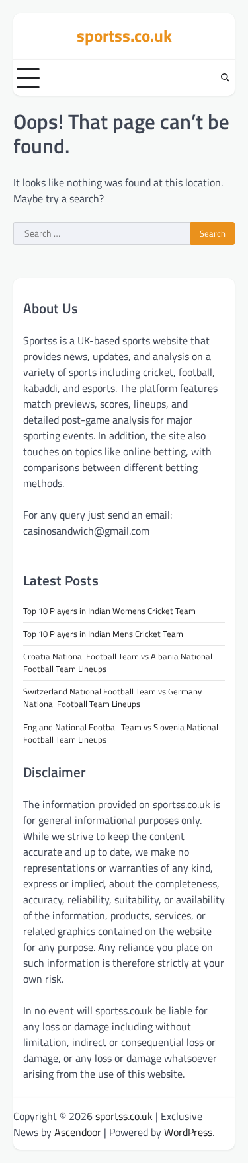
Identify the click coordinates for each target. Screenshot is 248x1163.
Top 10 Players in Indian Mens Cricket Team (103, 633)
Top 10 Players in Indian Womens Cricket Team (109, 610)
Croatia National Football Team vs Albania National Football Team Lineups (117, 662)
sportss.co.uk (124, 35)
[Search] (225, 78)
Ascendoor (77, 1132)
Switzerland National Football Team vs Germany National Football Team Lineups (112, 697)
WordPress (188, 1132)
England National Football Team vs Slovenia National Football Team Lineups (120, 733)
